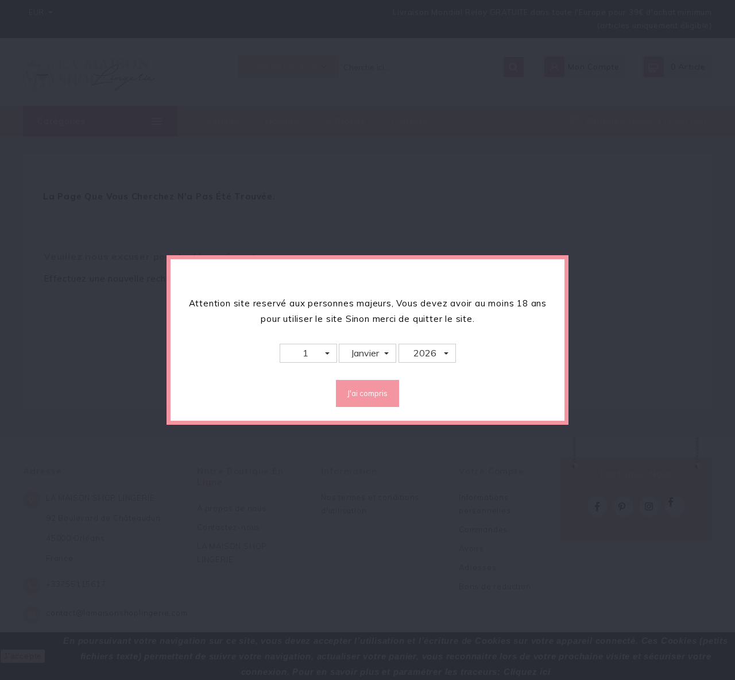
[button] (308, 353)
